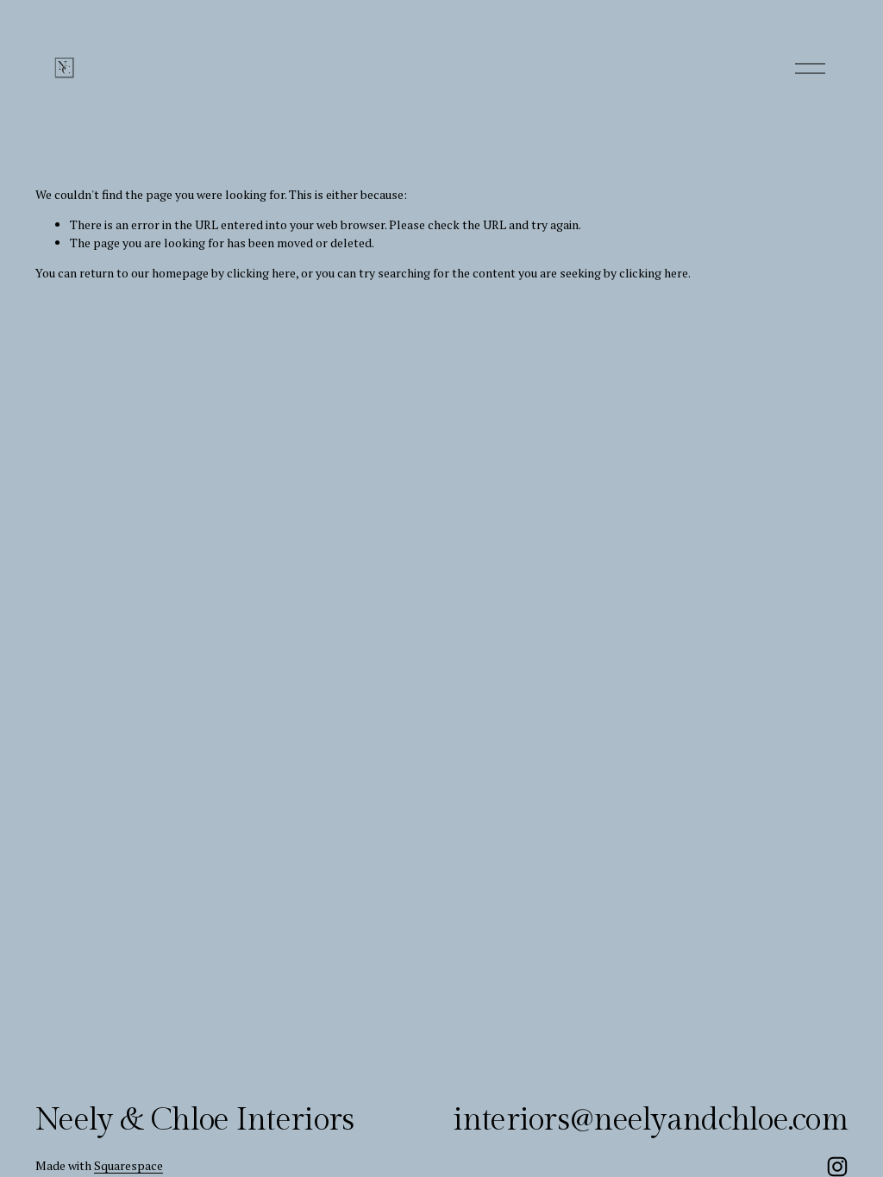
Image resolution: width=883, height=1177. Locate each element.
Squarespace (128, 1165)
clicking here (261, 273)
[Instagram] (837, 1166)
